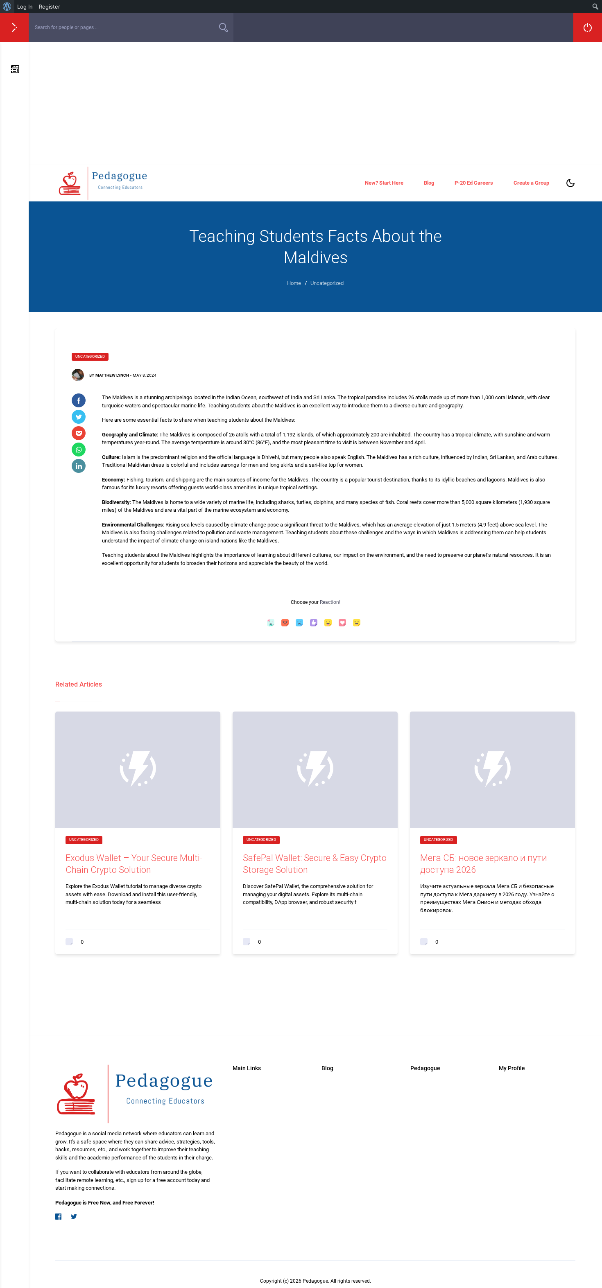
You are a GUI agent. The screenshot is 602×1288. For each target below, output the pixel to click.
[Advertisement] (315, 103)
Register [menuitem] (49, 6)
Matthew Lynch (112, 375)
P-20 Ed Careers (474, 183)
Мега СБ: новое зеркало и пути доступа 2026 (483, 864)
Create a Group (531, 183)
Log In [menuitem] (25, 6)
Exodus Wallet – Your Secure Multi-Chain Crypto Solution (134, 864)
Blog (429, 183)
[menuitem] (7, 6)
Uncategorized (90, 357)
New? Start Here (384, 183)
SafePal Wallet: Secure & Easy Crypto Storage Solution (315, 864)
